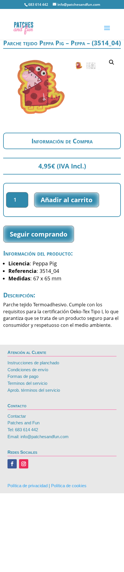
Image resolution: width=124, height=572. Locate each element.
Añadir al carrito (67, 199)
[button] (111, 62)
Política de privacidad (27, 485)
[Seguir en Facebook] (12, 463)
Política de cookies (69, 485)
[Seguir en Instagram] (23, 463)
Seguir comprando (38, 234)
